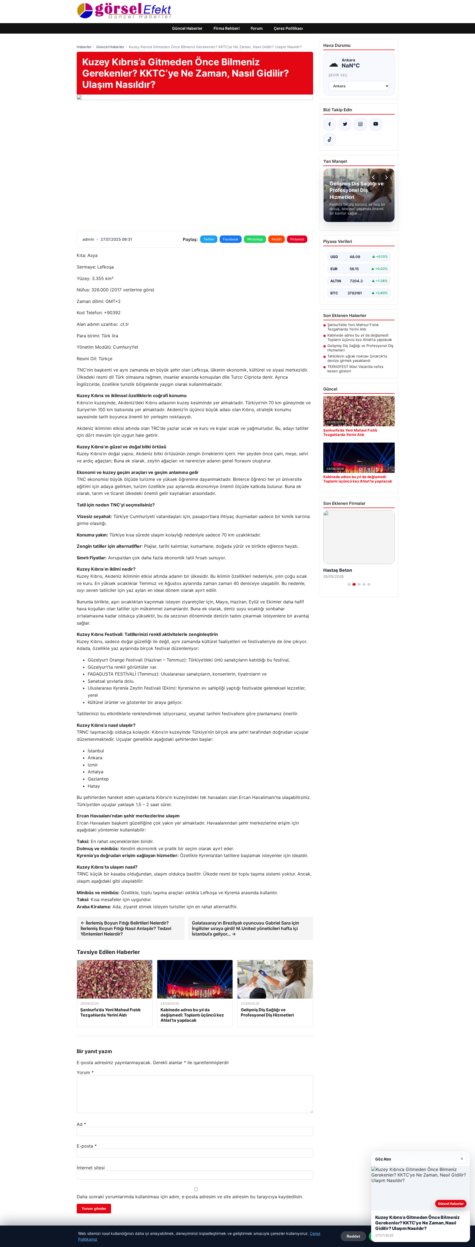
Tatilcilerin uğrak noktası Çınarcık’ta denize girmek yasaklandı (357, 358)
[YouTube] (375, 124)
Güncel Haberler (187, 28)
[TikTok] (329, 139)
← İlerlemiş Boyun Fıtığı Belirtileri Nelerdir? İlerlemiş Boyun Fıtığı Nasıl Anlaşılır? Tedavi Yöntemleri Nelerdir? (126, 928)
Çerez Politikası (288, 28)
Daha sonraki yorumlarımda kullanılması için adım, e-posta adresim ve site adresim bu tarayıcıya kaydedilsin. (190, 1196)
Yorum (85, 1072)
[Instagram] (360, 124)
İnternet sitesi (91, 1167)
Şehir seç (338, 75)
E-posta (87, 1146)
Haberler (84, 47)
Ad (81, 1124)
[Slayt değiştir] (349, 584)
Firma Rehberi (227, 28)
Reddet (353, 1236)
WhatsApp (255, 239)
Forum (257, 28)
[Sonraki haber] (385, 177)
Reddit (276, 239)
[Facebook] (329, 124)
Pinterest (297, 239)
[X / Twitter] (345, 124)
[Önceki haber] (374, 177)
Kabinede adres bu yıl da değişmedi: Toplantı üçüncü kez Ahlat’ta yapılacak (359, 337)
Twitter (208, 239)
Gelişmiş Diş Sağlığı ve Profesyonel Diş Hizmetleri (360, 347)
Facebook (230, 239)
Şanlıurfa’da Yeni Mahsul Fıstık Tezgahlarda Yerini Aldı (353, 326)
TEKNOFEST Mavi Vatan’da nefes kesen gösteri (355, 368)
